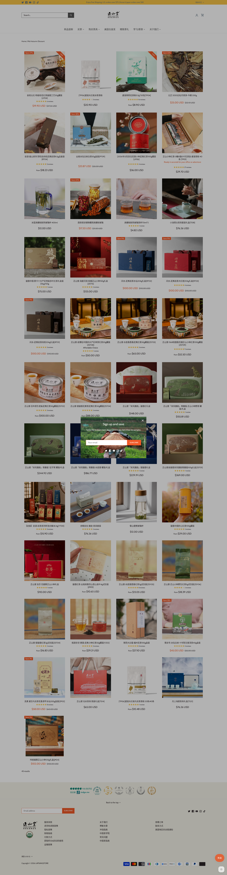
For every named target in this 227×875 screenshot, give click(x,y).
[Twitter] (106, 450)
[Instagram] (118, 450)
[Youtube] (114, 450)
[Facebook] (110, 450)
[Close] (143, 420)
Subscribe (134, 443)
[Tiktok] (121, 450)
